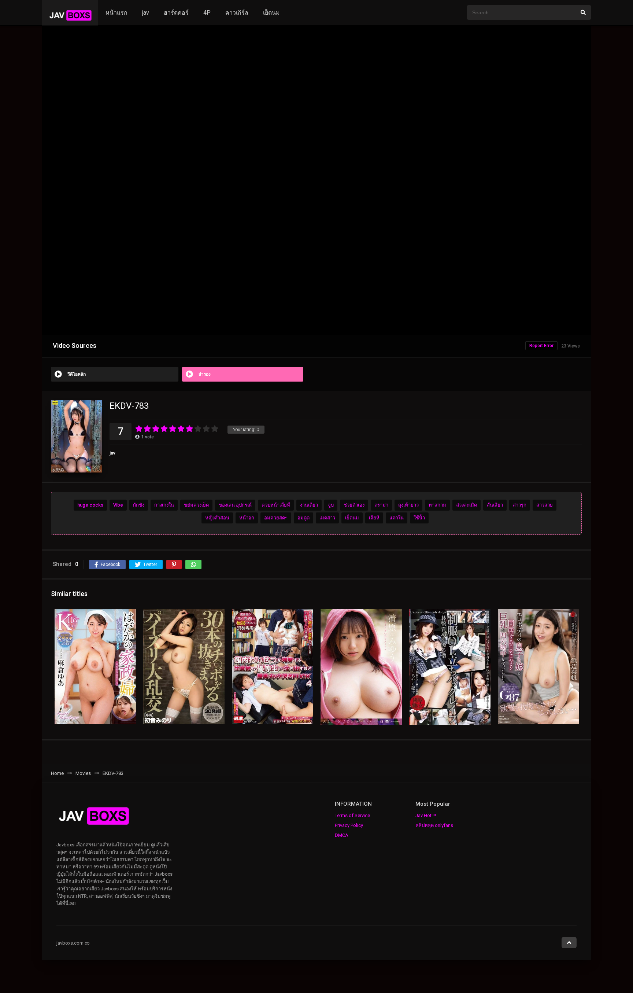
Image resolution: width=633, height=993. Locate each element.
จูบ (331, 505)
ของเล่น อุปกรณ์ (235, 505)
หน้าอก (246, 518)
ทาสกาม (437, 505)
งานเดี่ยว (309, 505)
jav (145, 12)
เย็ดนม (271, 12)
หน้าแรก (116, 12)
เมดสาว (327, 518)
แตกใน (396, 518)
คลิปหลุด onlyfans (434, 825)
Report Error (541, 345)
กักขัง (138, 505)
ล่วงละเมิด (466, 505)
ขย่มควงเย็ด (196, 505)
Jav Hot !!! (425, 815)
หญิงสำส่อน (217, 518)
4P (207, 12)
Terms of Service (352, 815)
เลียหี (374, 518)
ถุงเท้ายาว (408, 505)
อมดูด (303, 518)
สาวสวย (544, 505)
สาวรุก (519, 505)
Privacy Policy (349, 825)
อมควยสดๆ (276, 518)
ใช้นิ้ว (419, 518)
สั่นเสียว (495, 505)
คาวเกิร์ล (236, 12)
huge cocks (90, 505)
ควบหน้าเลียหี (276, 505)
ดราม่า (381, 505)
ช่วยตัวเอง (354, 505)
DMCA (341, 835)
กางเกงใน (164, 505)
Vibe (118, 505)
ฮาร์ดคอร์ (176, 12)
